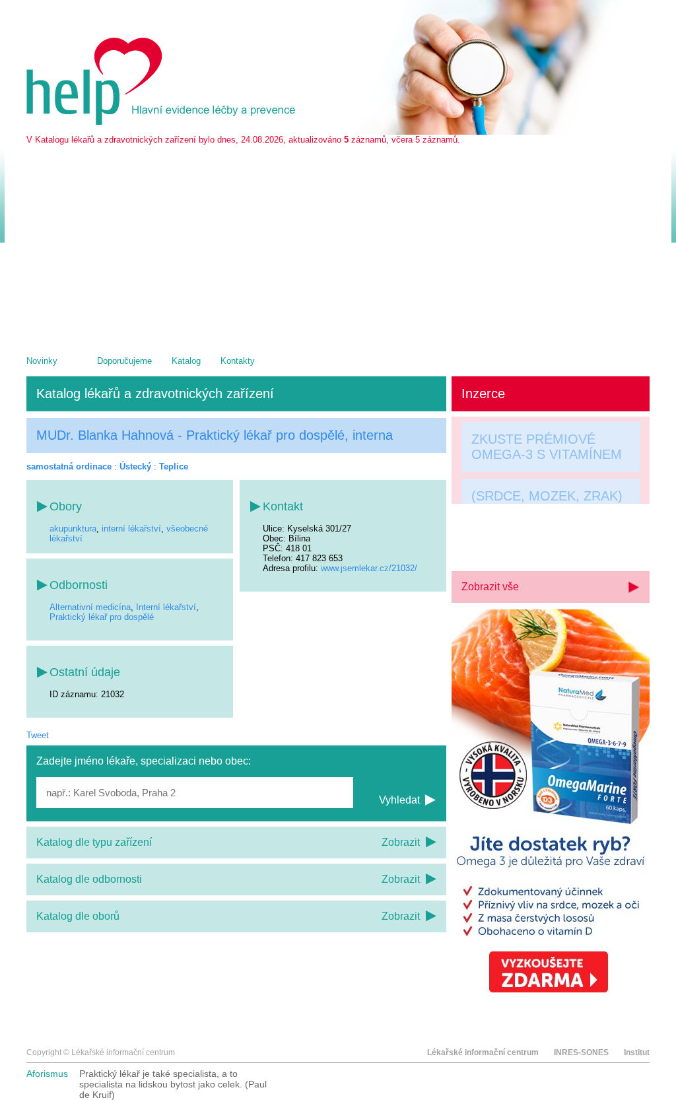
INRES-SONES (581, 1052)
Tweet (37, 735)
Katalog (186, 361)
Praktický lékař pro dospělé (102, 617)
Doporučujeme (124, 361)
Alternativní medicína (90, 607)
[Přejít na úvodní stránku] (163, 122)
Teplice (173, 466)
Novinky (41, 361)
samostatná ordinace (69, 466)
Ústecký (135, 466)
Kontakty (237, 361)
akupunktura (73, 528)
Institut (637, 1052)
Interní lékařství (166, 607)
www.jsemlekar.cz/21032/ (369, 568)
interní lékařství (131, 528)
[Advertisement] (338, 243)
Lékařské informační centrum (483, 1052)
